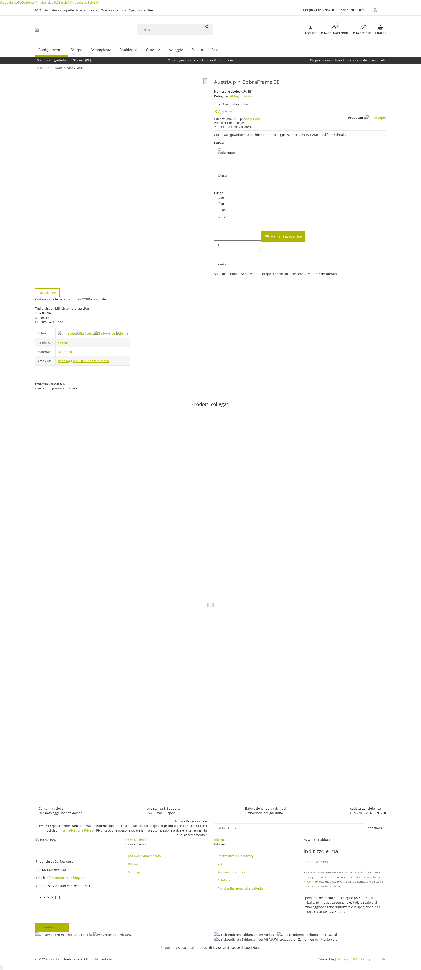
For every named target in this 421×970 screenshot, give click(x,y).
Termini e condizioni (233, 872)
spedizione (253, 119)
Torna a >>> (43, 68)
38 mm (63, 342)
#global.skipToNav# (84, 2)
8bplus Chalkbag (47, 779)
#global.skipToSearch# (53, 2)
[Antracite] (67, 333)
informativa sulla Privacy (77, 830)
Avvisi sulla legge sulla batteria (240, 888)
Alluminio (65, 352)
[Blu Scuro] (85, 333)
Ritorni (133, 864)
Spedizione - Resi (141, 10)
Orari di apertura (113, 10)
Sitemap (134, 872)
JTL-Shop (342, 959)
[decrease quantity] (217, 235)
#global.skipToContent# (18, 2)
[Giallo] (223, 177)
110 (223, 216)
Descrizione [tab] (47, 293)
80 (222, 197)
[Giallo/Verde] (105, 333)
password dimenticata (144, 856)
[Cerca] (207, 27)
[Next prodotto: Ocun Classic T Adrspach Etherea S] (385, 67)
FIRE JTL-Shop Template (368, 959)
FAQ (38, 10)
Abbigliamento (241, 96)
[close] (205, 81)
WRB (221, 864)
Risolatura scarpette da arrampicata (70, 10)
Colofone (224, 880)
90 (222, 204)
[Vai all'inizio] (1, 967)
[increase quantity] (217, 254)
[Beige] (122, 333)
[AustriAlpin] (376, 117)
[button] (378, 10)
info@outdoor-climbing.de (65, 878)
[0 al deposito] (226, 156)
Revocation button (52, 927)
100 (223, 210)
